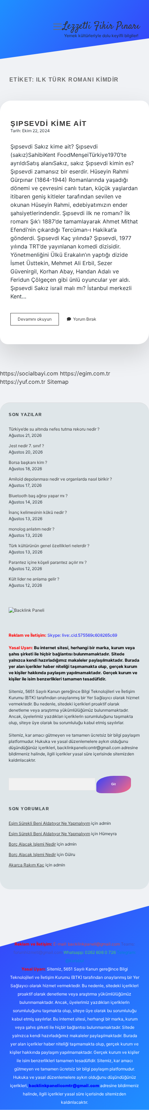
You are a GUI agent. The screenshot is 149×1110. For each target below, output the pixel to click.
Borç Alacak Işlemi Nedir (32, 844)
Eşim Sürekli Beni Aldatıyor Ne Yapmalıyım (49, 823)
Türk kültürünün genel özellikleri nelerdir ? (49, 545)
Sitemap (58, 381)
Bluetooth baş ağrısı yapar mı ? (38, 495)
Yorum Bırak (84, 319)
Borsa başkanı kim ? (28, 462)
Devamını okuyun (38, 320)
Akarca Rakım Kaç (26, 864)
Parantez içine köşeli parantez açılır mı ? (48, 562)
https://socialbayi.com (29, 373)
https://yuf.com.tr (22, 381)
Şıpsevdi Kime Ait (48, 123)
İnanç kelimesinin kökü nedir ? (38, 512)
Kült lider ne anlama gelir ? (34, 579)
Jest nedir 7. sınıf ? (26, 445)
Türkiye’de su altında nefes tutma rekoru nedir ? (54, 429)
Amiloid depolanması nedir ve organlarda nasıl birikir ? (60, 479)
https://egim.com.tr (85, 373)
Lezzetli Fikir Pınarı (101, 26)
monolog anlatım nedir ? (31, 529)
